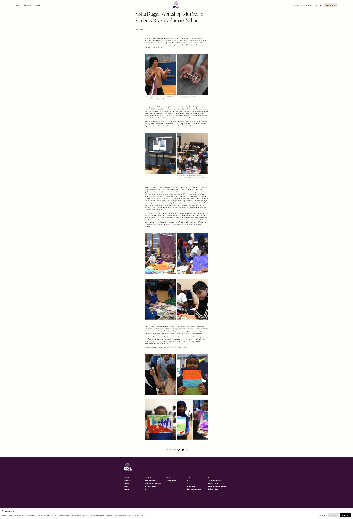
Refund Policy (213, 489)
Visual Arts (191, 486)
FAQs (146, 489)
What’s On (37, 5)
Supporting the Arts (194, 489)
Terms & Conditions (215, 480)
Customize (322, 515)
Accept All (345, 515)
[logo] (176, 5)
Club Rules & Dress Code (153, 483)
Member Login (330, 5)
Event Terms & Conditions (217, 486)
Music (189, 483)
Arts (302, 5)
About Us (18, 5)
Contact (126, 483)
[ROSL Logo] (128, 467)
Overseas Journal (150, 486)
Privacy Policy (213, 483)
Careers (126, 489)
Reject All (333, 515)
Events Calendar (171, 480)
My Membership (150, 480)
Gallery (126, 486)
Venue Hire (309, 5)
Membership (27, 5)
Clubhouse (295, 5)
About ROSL (128, 480)
